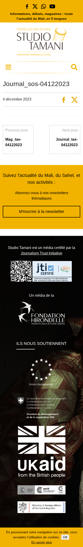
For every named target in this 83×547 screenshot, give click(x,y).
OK (65, 537)
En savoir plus (41, 542)
